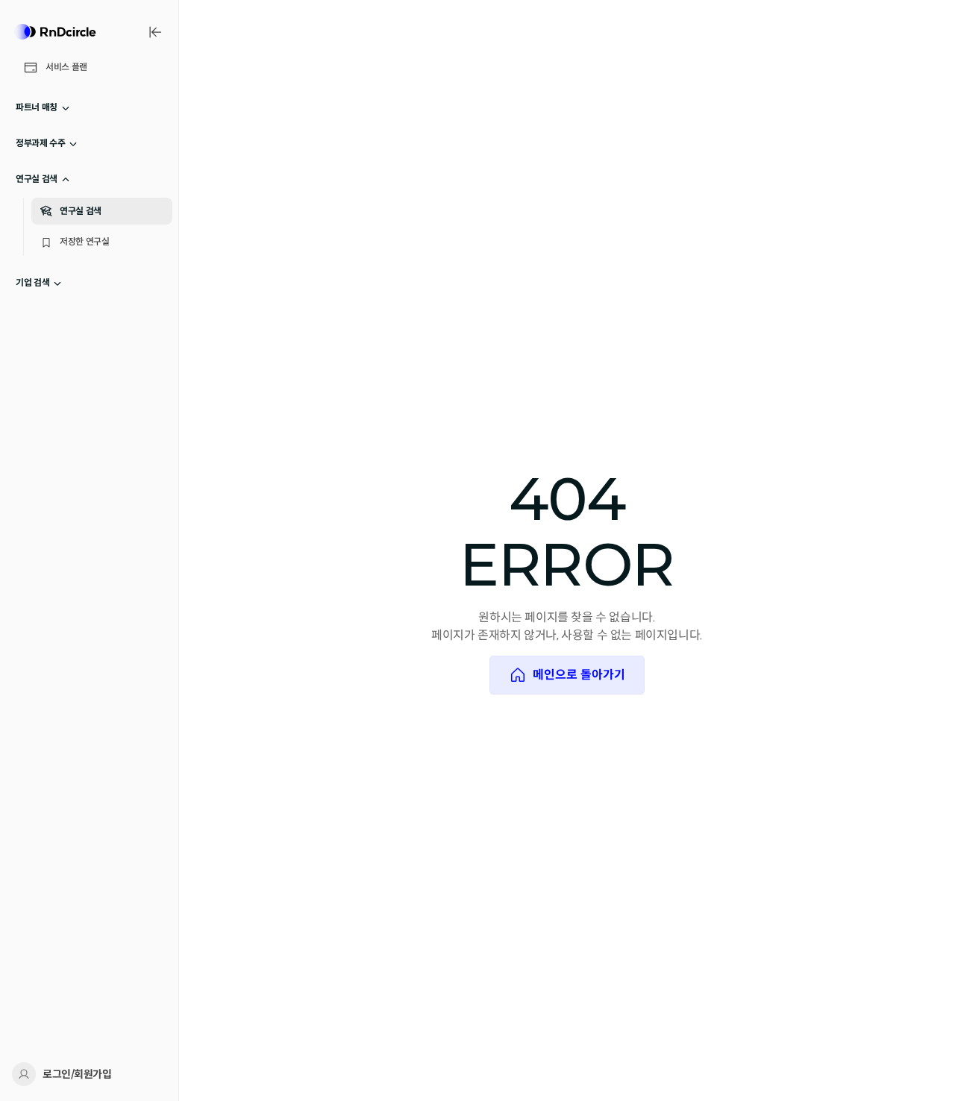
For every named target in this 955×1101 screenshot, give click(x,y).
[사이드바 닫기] (155, 32)
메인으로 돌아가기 (579, 675)
